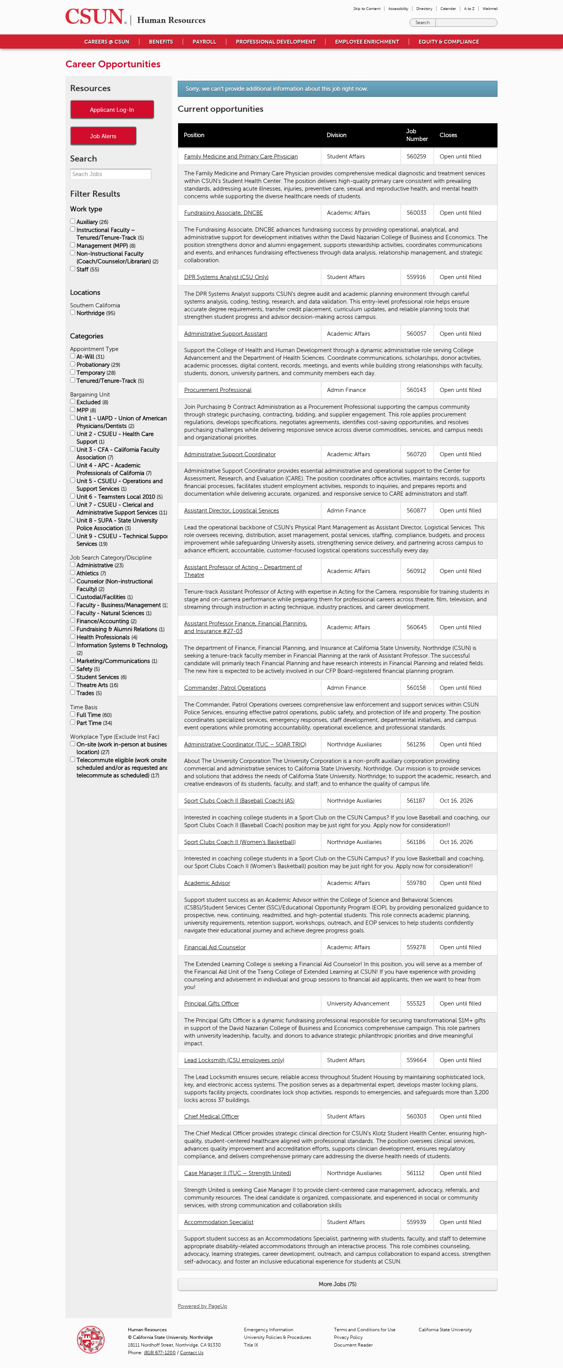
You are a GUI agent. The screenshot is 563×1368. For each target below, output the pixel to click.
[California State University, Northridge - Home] (94, 16)
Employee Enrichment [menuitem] (367, 42)
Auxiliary (92, 222)
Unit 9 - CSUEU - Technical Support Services (123, 540)
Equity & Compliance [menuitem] (449, 42)
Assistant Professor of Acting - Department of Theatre (243, 571)
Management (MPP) (105, 246)
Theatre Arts (97, 685)
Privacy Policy (348, 1337)
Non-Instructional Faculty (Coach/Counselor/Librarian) (117, 257)
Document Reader (353, 1345)
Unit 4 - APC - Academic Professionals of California (113, 469)
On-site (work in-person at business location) (123, 748)
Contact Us (191, 1352)
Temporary (95, 373)
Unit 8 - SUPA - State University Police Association (117, 524)
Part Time (94, 723)
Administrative (99, 565)
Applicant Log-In (112, 109)
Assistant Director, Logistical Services (231, 511)
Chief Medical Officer (211, 1116)
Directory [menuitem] (424, 9)
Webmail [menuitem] (490, 9)
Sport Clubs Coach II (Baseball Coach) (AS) (239, 801)
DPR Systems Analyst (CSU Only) (226, 277)
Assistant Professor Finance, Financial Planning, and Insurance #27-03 (245, 627)
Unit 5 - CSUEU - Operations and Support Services (120, 485)
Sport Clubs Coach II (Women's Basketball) (240, 842)
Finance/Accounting (106, 621)
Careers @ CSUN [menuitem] (106, 42)
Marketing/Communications (116, 661)
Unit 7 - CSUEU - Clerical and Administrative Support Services (121, 509)
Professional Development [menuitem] (276, 42)
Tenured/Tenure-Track (109, 381)
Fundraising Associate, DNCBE (223, 213)
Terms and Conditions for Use (365, 1329)
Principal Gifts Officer (211, 1004)
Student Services (101, 677)
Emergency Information (268, 1329)
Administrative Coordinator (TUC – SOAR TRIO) (245, 744)
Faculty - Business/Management (122, 605)
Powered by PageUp (202, 1306)
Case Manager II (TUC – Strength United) (237, 1173)
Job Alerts (103, 136)
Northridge (95, 313)
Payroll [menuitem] (204, 42)
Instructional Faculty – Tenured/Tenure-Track (109, 234)
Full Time (93, 715)
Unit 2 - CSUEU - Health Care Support (115, 438)
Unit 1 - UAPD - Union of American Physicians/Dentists (122, 422)
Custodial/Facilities (104, 597)
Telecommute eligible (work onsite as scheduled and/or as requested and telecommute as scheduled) (125, 768)
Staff (87, 269)
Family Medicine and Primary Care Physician (241, 156)
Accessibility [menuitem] (398, 9)
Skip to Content (367, 9)
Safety (87, 669)
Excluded (92, 402)
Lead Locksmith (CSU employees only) (234, 1060)
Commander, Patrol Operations (225, 688)
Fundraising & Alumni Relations (120, 629)
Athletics (91, 573)
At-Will (90, 357)
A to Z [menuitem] (469, 9)
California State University (445, 1329)
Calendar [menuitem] (448, 9)
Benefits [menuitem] (161, 42)
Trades (88, 693)
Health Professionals (106, 637)
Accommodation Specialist (219, 1222)
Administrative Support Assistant (225, 334)
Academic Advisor (207, 883)
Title (251, 1345)
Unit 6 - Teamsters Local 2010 (119, 497)
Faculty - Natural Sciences (113, 613)
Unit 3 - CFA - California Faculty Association (118, 453)
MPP (86, 410)
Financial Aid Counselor (214, 947)
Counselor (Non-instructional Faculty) (115, 585)
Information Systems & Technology (122, 649)
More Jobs (337, 1284)
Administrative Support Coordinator (230, 454)
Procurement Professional (218, 390)
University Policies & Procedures (277, 1337)
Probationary (98, 365)
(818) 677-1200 (160, 1352)
